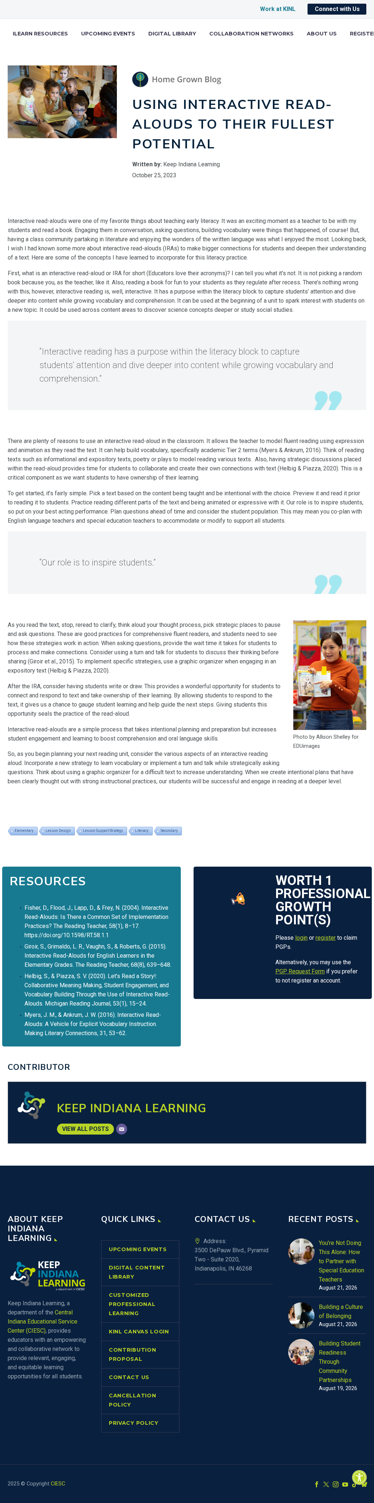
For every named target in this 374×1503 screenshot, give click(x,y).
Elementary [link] (24, 831)
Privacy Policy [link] (134, 1423)
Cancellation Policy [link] (132, 1400)
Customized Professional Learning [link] (132, 1304)
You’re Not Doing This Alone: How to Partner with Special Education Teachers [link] (341, 1261)
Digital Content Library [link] (137, 1272)
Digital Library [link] (172, 34)
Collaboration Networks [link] (251, 34)
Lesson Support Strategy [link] (103, 831)
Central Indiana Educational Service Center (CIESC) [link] (42, 1321)
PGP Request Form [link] (300, 971)
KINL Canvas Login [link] (139, 1331)
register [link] (326, 937)
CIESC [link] (58, 1483)
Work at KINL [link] (277, 8)
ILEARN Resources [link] (40, 34)
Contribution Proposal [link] (132, 1354)
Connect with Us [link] (337, 8)
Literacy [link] (142, 831)
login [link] (301, 937)
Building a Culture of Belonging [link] (341, 1311)
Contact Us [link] (129, 1377)
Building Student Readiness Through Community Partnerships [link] (339, 1361)
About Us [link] (322, 34)
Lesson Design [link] (58, 831)
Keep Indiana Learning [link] (131, 1108)
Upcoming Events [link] (108, 34)
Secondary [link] (169, 831)
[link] (359, 1477)
